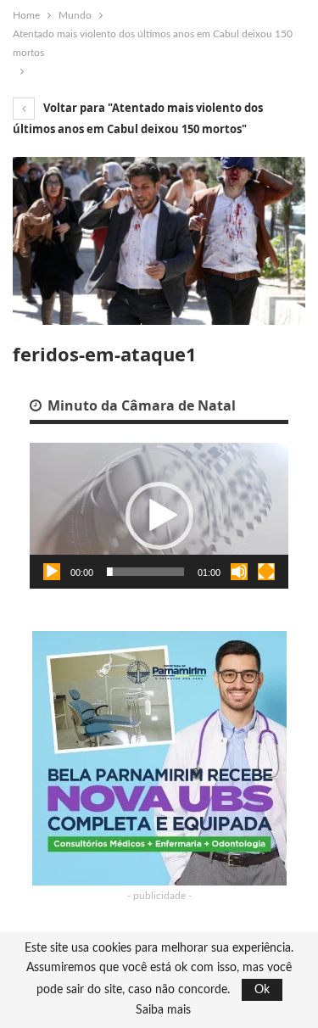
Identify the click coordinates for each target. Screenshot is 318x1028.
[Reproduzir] (51, 571)
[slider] (145, 571)
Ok (262, 990)
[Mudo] (239, 571)
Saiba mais (163, 1010)
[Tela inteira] (266, 571)
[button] (159, 516)
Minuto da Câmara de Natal (140, 405)
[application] (159, 516)
